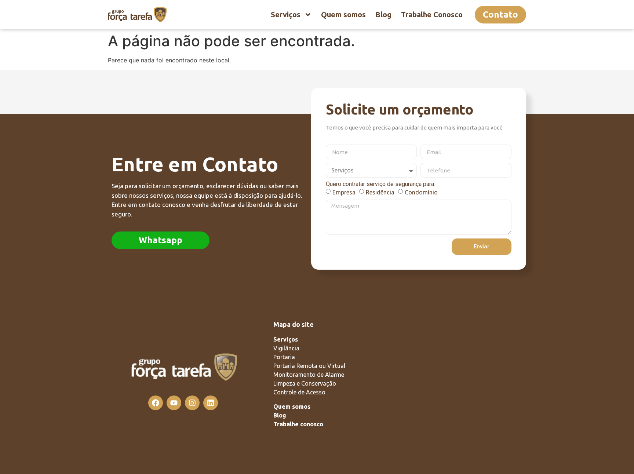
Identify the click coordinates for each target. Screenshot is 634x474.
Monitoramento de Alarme (308, 374)
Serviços (285, 14)
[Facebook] (155, 402)
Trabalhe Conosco (432, 14)
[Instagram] (192, 402)
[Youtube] (174, 402)
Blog (383, 14)
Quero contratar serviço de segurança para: (380, 184)
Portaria (284, 357)
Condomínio (421, 192)
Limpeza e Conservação (304, 383)
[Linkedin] (210, 402)
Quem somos (343, 14)
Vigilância (286, 348)
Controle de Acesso (299, 392)
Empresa (344, 192)
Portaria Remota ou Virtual (309, 365)
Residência (380, 192)
